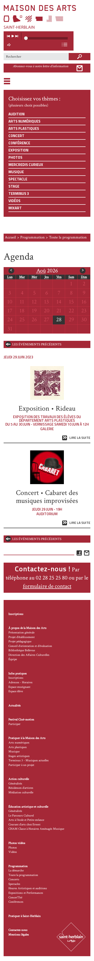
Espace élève (15, 691)
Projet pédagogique (19, 641)
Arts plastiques (23, 128)
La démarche (16, 871)
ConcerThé (15, 897)
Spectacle (17, 179)
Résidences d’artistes (20, 788)
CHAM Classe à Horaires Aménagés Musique (36, 829)
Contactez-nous (17, 930)
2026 (47, 270)
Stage (13, 186)
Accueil (10, 237)
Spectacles (14, 884)
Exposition (18, 150)
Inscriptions (15, 614)
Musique (16, 172)
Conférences (15, 902)
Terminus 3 (18, 193)
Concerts (13, 879)
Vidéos (14, 201)
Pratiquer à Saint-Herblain (24, 916)
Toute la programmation (23, 875)
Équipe (12, 659)
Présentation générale (21, 633)
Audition (16, 114)
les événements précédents (36, 344)
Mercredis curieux (25, 164)
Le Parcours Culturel (21, 816)
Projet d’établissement (21, 637)
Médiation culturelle (20, 792)
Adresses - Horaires (20, 682)
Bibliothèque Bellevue (21, 650)
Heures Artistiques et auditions (27, 888)
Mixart (15, 208)
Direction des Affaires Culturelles (28, 655)
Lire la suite (79, 437)
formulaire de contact (47, 586)
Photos (15, 157)
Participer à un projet (21, 765)
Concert (16, 136)
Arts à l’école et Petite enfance (26, 820)
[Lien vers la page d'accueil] (47, 17)
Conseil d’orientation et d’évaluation (30, 646)
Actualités (14, 706)
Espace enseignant (19, 687)
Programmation (32, 237)
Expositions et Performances (25, 893)
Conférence (19, 143)
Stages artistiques (19, 756)
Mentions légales (18, 935)
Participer (14, 724)
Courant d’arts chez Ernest (24, 825)
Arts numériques (24, 121)
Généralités (15, 784)
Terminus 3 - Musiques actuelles (28, 760)
